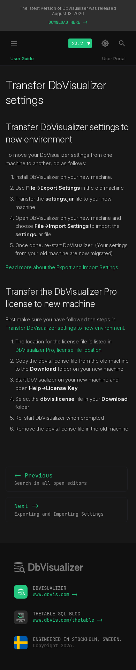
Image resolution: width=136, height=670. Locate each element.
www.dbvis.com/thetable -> (68, 620)
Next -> (59, 509)
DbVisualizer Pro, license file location (58, 350)
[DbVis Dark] (105, 43)
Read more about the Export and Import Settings (62, 267)
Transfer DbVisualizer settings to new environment (65, 328)
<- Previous (50, 479)
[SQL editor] (49, 568)
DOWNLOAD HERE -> (68, 22)
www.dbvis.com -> (55, 594)
